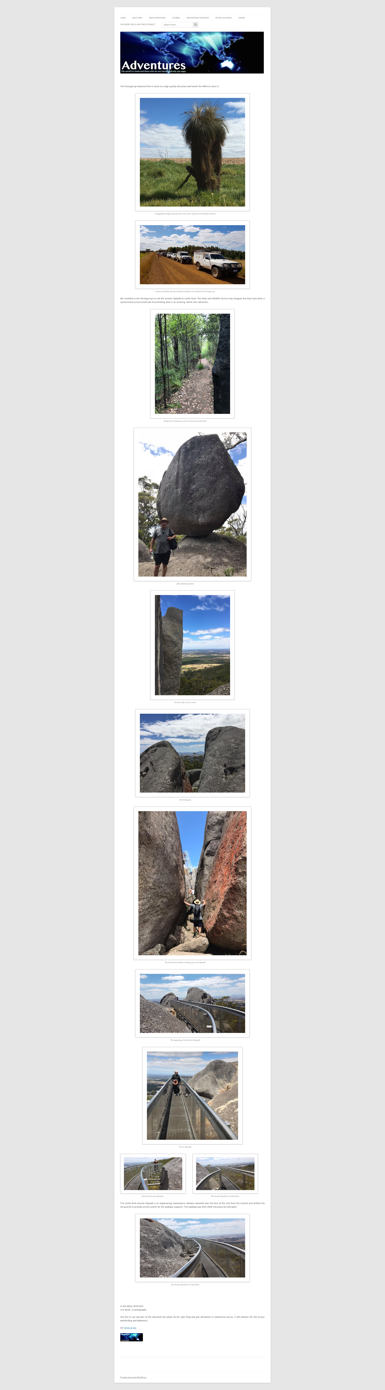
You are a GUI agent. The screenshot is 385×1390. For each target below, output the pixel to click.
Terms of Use (130, 1327)
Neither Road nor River (198, 18)
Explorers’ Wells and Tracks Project (137, 24)
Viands (242, 18)
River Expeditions (157, 18)
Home (123, 18)
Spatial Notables (223, 18)
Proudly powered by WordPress (133, 1377)
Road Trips (137, 18)
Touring (176, 18)
